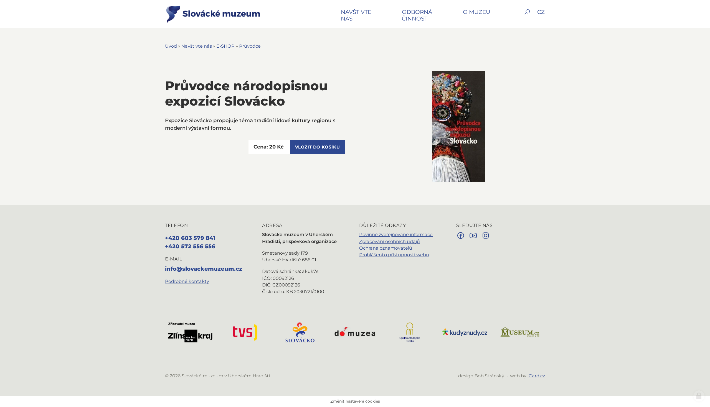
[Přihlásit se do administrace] (698, 395)
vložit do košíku (317, 147)
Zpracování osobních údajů (389, 241)
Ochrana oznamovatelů (385, 248)
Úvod (171, 46)
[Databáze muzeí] (519, 332)
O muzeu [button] (476, 12)
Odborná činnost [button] (417, 15)
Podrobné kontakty (187, 281)
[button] (528, 16)
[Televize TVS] (245, 332)
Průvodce (250, 46)
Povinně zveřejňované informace (396, 234)
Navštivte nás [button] (356, 15)
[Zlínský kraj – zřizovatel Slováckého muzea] (190, 332)
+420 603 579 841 (190, 238)
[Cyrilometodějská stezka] (409, 332)
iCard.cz (536, 375)
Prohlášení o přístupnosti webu (394, 254)
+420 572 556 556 (190, 246)
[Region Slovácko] (300, 332)
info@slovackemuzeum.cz (203, 268)
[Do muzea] (355, 332)
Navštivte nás (196, 46)
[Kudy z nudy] (464, 332)
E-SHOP (225, 46)
